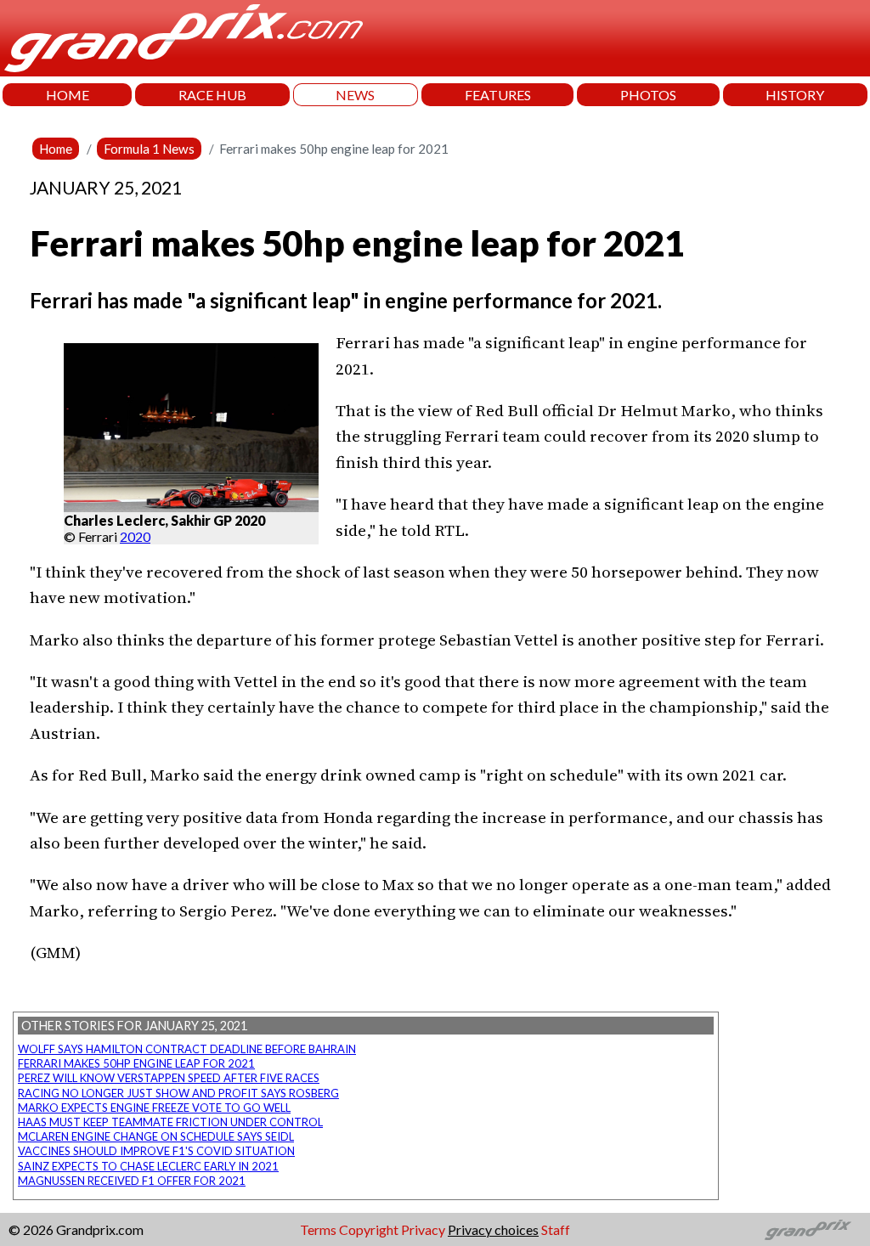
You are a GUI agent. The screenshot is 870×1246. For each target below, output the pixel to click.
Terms (318, 1229)
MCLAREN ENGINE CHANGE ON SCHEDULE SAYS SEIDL (156, 1136)
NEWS (355, 95)
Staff (555, 1229)
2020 (135, 536)
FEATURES (498, 95)
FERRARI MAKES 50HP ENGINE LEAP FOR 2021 (136, 1063)
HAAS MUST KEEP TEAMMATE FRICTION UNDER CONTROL (170, 1122)
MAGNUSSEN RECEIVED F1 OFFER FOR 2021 (132, 1180)
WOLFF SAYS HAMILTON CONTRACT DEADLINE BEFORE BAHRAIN (187, 1049)
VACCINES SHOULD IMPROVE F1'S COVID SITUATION (156, 1151)
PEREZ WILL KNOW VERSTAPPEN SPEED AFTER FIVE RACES (168, 1078)
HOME (67, 95)
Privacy (423, 1229)
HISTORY (794, 95)
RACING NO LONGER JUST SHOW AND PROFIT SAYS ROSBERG (178, 1093)
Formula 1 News (149, 148)
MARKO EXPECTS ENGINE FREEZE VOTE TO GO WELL (154, 1107)
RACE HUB (212, 95)
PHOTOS (648, 95)
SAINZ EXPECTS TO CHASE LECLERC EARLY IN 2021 (148, 1166)
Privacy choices (493, 1229)
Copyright (368, 1229)
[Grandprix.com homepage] (808, 1230)
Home (55, 148)
